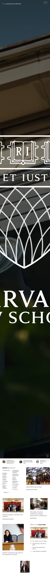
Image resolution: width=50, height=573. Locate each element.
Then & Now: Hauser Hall (34, 487)
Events (14, 479)
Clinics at (4, 484)
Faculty (4, 476)
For (15, 484)
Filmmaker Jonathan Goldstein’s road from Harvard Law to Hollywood (38, 513)
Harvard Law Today (15, 475)
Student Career (4, 487)
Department (15, 482)
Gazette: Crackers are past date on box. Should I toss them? (12, 553)
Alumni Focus (33, 518)
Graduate (4, 474)
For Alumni (15, 489)
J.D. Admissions (6, 470)
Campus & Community (31, 489)
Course (4, 479)
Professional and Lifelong (15, 471)
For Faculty (15, 485)
